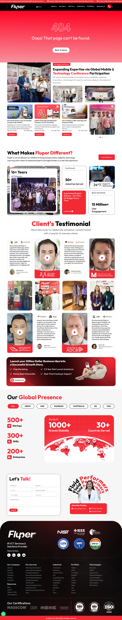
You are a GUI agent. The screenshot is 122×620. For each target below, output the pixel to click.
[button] (39, 318)
